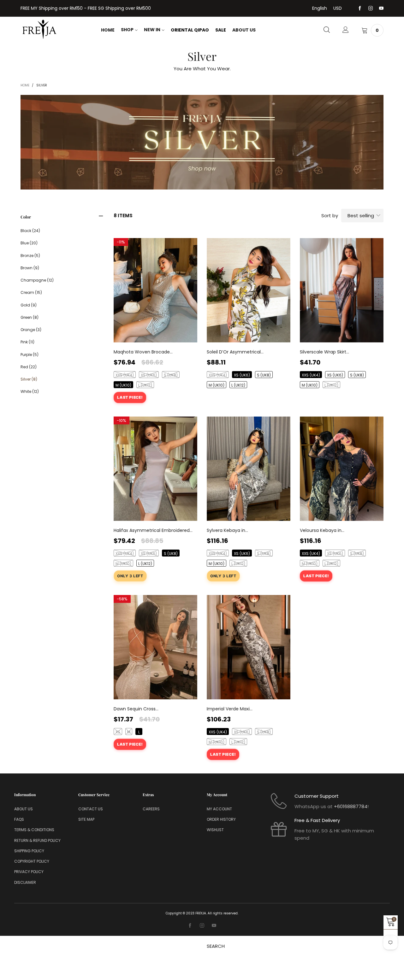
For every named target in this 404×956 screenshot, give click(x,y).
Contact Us (90, 809)
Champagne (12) (37, 280)
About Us (244, 30)
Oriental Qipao (190, 30)
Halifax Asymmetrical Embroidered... (153, 530)
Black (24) (30, 230)
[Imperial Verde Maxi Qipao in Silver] (248, 647)
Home (108, 30)
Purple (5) (30, 354)
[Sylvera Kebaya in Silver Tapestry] (248, 469)
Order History (221, 819)
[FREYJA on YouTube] (214, 926)
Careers (151, 809)
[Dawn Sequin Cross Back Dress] (155, 647)
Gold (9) (29, 305)
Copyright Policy (31, 861)
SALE (220, 30)
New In (152, 29)
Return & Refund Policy (37, 840)
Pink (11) (27, 342)
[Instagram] (370, 8)
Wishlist (215, 829)
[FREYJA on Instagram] (202, 926)
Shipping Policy (29, 851)
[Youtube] (381, 8)
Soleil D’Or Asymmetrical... (235, 352)
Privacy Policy (29, 871)
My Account (219, 809)
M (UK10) (123, 385)
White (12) (30, 391)
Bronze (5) (30, 255)
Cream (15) (31, 292)
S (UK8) (171, 375)
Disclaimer (25, 882)
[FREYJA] (39, 29)
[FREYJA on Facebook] (190, 926)
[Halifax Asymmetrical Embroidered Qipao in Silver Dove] (155, 469)
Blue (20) (29, 243)
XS (118, 732)
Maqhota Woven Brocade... (143, 352)
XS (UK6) (149, 375)
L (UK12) (145, 385)
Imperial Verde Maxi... (229, 709)
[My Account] (345, 30)
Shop (127, 29)
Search (216, 946)
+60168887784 (350, 806)
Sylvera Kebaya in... (227, 530)
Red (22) (29, 367)
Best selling (361, 215)
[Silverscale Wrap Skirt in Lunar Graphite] (341, 290)
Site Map (86, 819)
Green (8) (30, 317)
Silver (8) (29, 379)
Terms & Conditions (34, 829)
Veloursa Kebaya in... (322, 530)
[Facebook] (359, 8)
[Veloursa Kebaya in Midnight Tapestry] (341, 469)
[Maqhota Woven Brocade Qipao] (155, 290)
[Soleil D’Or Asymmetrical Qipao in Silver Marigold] (248, 290)
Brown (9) (30, 268)
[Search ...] (326, 30)
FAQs (19, 819)
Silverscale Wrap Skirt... (324, 352)
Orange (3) (31, 329)
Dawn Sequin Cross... (136, 709)
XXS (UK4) (125, 375)
